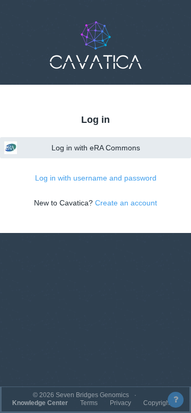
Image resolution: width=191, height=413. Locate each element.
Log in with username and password (96, 178)
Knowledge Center (40, 403)
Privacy (120, 403)
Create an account (126, 203)
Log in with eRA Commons (95, 147)
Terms (89, 403)
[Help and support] (176, 400)
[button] (95, 45)
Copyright (157, 403)
